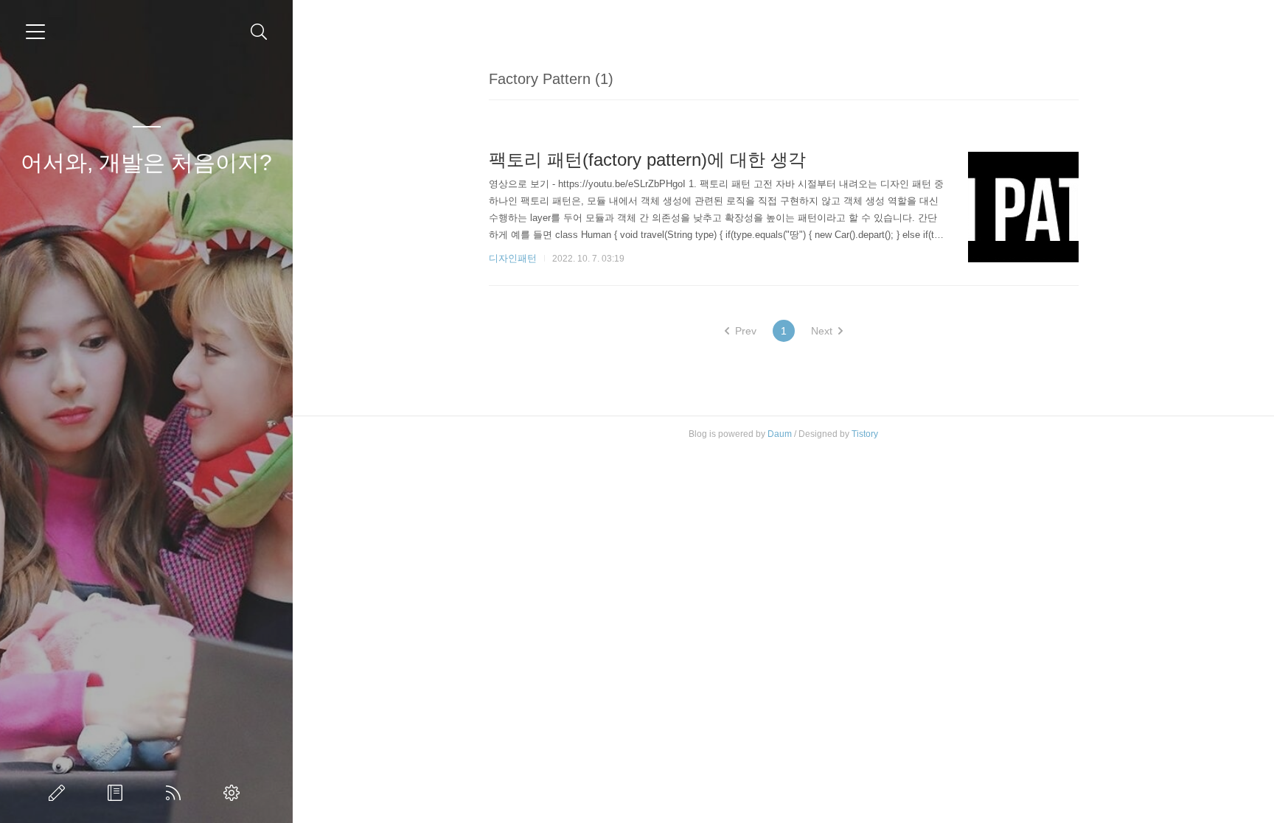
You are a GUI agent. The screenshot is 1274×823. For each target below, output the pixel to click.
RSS (176, 793)
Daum (779, 434)
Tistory (865, 434)
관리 (234, 793)
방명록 (118, 793)
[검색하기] (259, 32)
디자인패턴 (513, 258)
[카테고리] (35, 31)
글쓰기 (59, 793)
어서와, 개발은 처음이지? (146, 162)
